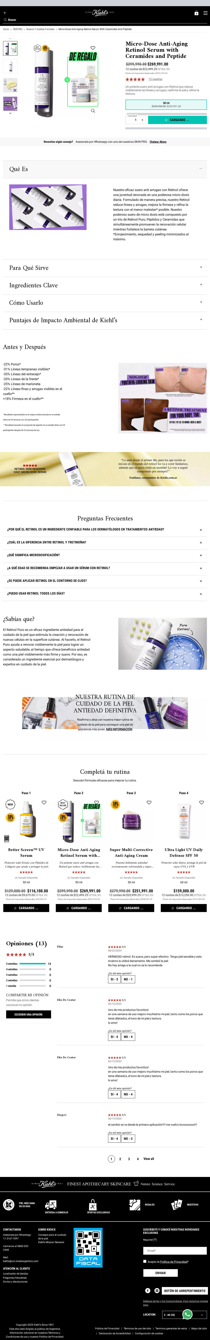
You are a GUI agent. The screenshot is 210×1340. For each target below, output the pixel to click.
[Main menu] (205, 13)
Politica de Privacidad (107, 1328)
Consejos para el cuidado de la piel (52, 1236)
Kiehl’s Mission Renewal (51, 1242)
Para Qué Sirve (28, 268)
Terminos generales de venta (171, 1328)
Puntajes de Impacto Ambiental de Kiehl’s (63, 320)
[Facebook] (147, 1290)
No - (128, 979)
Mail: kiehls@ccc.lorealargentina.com (20, 1259)
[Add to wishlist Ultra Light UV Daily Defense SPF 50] (201, 802)
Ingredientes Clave (33, 285)
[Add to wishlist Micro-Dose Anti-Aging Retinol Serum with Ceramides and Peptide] (93, 48)
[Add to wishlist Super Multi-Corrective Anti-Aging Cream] (149, 802)
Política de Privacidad (173, 1261)
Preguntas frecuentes (15, 1277)
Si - (114, 979)
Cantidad (132, 116)
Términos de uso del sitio (137, 1328)
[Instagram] (157, 1290)
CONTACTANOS (12, 1229)
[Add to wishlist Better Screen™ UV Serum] (44, 802)
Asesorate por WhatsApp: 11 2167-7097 (17, 1236)
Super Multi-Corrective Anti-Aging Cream (131, 853)
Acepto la (168, 1261)
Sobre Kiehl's (47, 1229)
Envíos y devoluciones (15, 1281)
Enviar (160, 1273)
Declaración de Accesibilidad (115, 1333)
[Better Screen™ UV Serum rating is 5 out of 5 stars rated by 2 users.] (26, 872)
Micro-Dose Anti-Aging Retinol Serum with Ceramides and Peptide (79, 853)
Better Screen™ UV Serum (26, 853)
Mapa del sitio (199, 1328)
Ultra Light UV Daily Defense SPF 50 (184, 853)
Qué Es (18, 169)
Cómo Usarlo (26, 303)
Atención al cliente (16, 1268)
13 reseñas (155, 79)
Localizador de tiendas (15, 1273)
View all (149, 1159)
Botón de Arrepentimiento (184, 1291)
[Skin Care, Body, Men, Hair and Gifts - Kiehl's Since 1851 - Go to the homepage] (100, 13)
